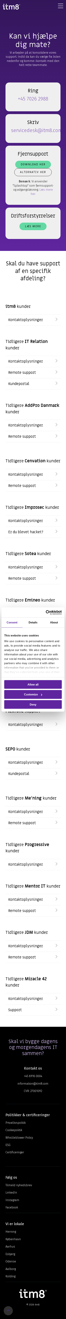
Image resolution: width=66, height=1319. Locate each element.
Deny (33, 704)
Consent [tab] (12, 622)
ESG (8, 1145)
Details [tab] (33, 622)
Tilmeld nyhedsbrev (19, 1185)
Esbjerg (10, 1254)
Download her (33, 164)
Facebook (12, 1207)
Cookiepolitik (14, 1130)
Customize (31, 694)
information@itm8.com (33, 1083)
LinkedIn (11, 1192)
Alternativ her (33, 172)
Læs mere (33, 226)
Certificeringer (15, 1152)
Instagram (12, 1200)
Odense (11, 1261)
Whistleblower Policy (19, 1137)
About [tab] (54, 622)
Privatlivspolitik (16, 1122)
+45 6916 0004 (33, 1076)
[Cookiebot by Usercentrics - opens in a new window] (46, 612)
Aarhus (10, 1246)
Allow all (32, 684)
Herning (11, 1231)
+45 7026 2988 (33, 99)
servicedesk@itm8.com (36, 130)
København (13, 1239)
